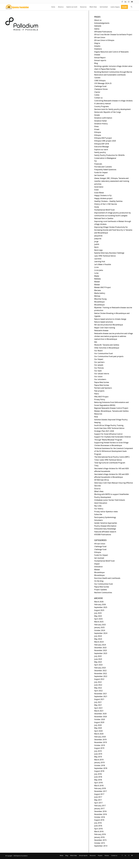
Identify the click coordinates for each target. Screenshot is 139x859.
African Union (99, 37)
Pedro (96, 394)
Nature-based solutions (103, 322)
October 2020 (99, 719)
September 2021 (100, 696)
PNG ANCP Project (101, 397)
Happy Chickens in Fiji (103, 195)
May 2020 (98, 728)
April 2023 (98, 665)
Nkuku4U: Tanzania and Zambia (106, 345)
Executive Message (101, 147)
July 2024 (98, 636)
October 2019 (99, 745)
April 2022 (98, 691)
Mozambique (99, 302)
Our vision (98, 377)
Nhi (95, 342)
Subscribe (98, 514)
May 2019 (98, 757)
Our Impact (98, 359)
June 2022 (98, 685)
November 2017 (100, 791)
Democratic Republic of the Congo (107, 112)
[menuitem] (53, 6)
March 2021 (98, 711)
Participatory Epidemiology (105, 517)
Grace (96, 190)
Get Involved (99, 175)
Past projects (99, 391)
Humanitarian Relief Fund (104, 210)
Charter (97, 92)
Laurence (97, 259)
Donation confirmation (103, 118)
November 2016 (100, 814)
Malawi (97, 282)
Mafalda (97, 279)
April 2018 (98, 783)
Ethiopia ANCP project (103, 138)
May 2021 (98, 705)
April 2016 (98, 829)
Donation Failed (100, 121)
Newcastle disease (101, 330)
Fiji (95, 161)
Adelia (96, 29)
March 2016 (98, 831)
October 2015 (99, 843)
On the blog (98, 581)
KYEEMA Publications (102, 535)
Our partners (99, 362)
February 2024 (100, 645)
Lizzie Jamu (98, 270)
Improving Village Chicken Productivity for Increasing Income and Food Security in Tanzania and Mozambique (113, 230)
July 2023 (98, 656)
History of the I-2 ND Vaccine (105, 204)
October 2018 (99, 765)
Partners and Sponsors (103, 388)
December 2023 (100, 648)
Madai (96, 276)
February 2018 (100, 788)
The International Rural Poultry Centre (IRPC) (112, 457)
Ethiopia (97, 132)
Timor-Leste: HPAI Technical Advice (108, 460)
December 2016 (100, 811)
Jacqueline (98, 236)
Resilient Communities (103, 593)
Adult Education (100, 503)
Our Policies (99, 368)
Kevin (96, 247)
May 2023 (98, 662)
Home (96, 207)
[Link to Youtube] (132, 1)
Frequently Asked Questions (105, 170)
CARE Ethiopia (99, 81)
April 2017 (98, 803)
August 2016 (99, 820)
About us (97, 20)
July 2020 (98, 725)
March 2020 (98, 734)
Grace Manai (99, 193)
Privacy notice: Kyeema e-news (106, 512)
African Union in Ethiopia (104, 40)
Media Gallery (99, 293)
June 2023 (98, 659)
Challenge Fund (100, 86)
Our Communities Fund (103, 353)
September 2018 (100, 768)
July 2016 (98, 823)
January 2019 (99, 763)
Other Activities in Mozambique (106, 348)
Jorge (96, 241)
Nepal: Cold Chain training (104, 328)
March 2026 (98, 602)
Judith (96, 244)
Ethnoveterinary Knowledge (105, 529)
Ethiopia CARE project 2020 (105, 141)
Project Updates (100, 590)
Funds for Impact (101, 172)
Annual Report (100, 58)
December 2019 (100, 740)
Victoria (97, 489)
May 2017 (98, 800)
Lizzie (96, 267)
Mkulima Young (100, 299)
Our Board (98, 351)
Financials (98, 164)
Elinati (96, 129)
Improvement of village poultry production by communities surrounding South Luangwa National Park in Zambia (112, 216)
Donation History (101, 124)
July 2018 (98, 774)
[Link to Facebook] (122, 1)
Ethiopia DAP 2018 (101, 144)
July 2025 (98, 613)
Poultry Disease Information (105, 526)
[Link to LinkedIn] (125, 1)
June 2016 (98, 826)
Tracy (96, 466)
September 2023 (100, 653)
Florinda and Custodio (103, 167)
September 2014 (100, 846)
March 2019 (98, 760)
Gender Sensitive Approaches (105, 523)
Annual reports (100, 60)
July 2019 (98, 751)
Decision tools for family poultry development (112, 109)
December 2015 (100, 840)
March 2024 (98, 642)
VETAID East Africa (101, 480)
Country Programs (101, 106)
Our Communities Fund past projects (108, 356)
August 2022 (99, 679)
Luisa (96, 273)
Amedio (97, 46)
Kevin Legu (98, 250)
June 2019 (98, 754)
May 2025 (98, 616)
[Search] (131, 6)
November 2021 (100, 694)
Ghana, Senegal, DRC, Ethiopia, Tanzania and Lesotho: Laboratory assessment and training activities (111, 181)
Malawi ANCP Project (102, 287)
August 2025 (99, 610)
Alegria (97, 43)
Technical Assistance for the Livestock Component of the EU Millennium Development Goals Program (113, 451)
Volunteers (98, 520)
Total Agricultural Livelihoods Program (109, 463)
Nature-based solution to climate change (110, 319)
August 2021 (99, 699)
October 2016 (99, 817)
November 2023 (100, 650)
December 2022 (100, 671)
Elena (96, 126)
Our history (98, 509)
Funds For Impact (101, 555)
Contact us (98, 98)
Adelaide (97, 26)
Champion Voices (101, 89)
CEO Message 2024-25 (103, 83)
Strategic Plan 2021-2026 (104, 431)
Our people (98, 365)
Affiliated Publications (103, 32)
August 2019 (99, 748)
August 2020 (99, 722)
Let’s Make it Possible (102, 264)
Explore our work (101, 150)
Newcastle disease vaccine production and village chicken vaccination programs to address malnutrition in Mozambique (113, 336)
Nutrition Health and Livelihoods (107, 578)
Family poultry (100, 152)
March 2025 (98, 622)
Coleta (96, 95)
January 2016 (99, 837)
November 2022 (100, 673)
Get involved (99, 558)
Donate (97, 115)
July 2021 (98, 702)
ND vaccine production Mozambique (108, 325)
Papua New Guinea (101, 382)
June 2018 (98, 777)
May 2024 (98, 639)
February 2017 (100, 806)
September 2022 (100, 676)
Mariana (97, 290)
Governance (98, 187)
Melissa (97, 296)
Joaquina (97, 239)
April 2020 (98, 731)
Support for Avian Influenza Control (108, 434)
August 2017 (99, 794)
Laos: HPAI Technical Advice (105, 256)
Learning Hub (99, 262)
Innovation (98, 567)
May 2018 (98, 780)
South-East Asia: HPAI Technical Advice (109, 428)
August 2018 (99, 771)
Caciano (97, 78)
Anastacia (98, 49)
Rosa (96, 417)
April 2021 (98, 708)
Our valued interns (101, 374)
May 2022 (98, 688)
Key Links (97, 506)
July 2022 (98, 682)
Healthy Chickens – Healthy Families (108, 201)
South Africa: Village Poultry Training (108, 425)
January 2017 (99, 809)
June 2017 (98, 797)
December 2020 (100, 714)
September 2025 (100, 607)
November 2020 (100, 717)
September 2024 (100, 633)
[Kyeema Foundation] (17, 6)
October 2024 (99, 630)
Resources (98, 414)
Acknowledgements (101, 23)
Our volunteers (100, 379)
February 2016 (100, 834)
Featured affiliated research (105, 532)
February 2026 (100, 604)
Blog (96, 63)
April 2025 (98, 619)
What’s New (98, 491)
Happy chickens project (103, 198)
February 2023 (100, 668)
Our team (98, 371)
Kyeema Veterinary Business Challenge (109, 253)
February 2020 (100, 737)
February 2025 (100, 625)
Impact (97, 564)
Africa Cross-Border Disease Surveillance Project (113, 35)
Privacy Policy (99, 399)
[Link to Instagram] (128, 1)
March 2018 (98, 786)
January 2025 (99, 627)
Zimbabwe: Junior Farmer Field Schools (109, 500)
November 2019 (100, 742)
